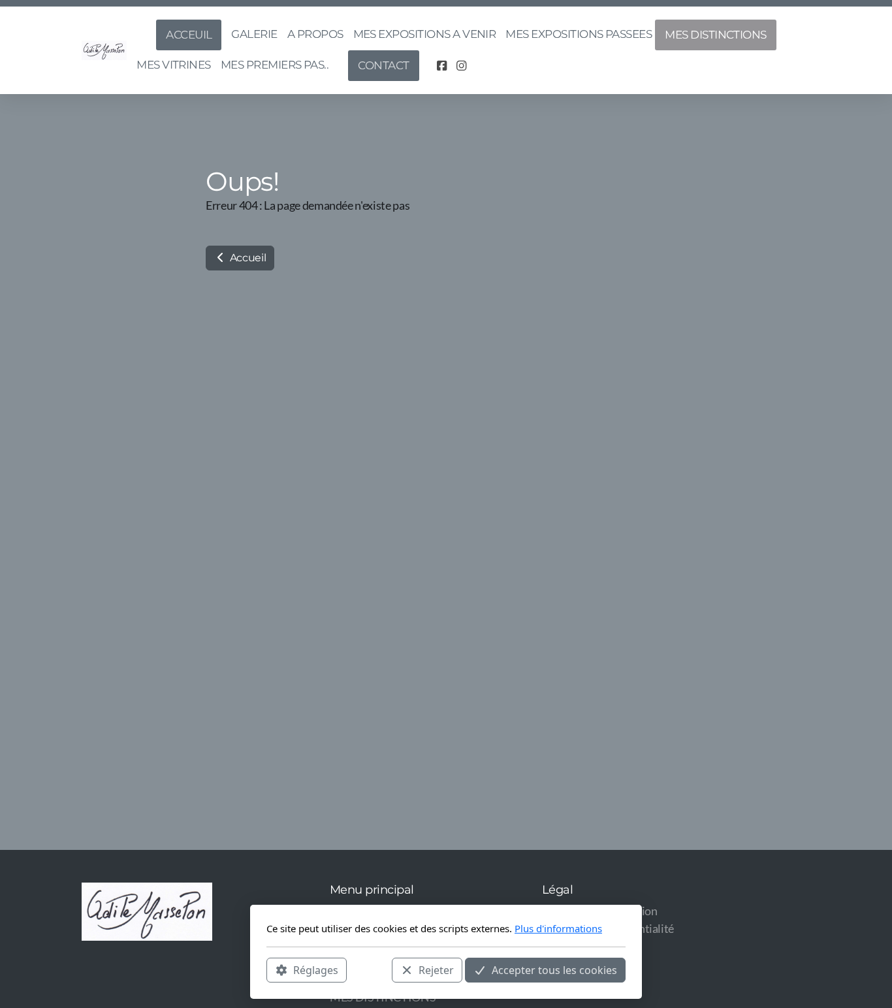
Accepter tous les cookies (554, 969)
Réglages (315, 969)
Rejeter (436, 969)
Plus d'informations (558, 928)
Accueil (246, 258)
